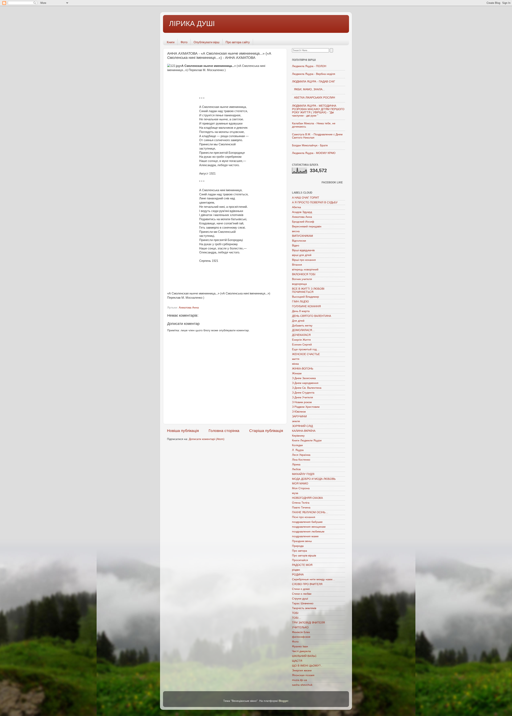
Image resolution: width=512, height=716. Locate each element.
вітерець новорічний (305, 269)
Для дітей (298, 320)
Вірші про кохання (304, 259)
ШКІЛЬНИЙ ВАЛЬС (304, 656)
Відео (295, 245)
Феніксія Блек (301, 632)
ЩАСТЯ (297, 660)
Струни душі (300, 598)
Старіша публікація (266, 431)
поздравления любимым (308, 531)
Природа (298, 545)
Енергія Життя (301, 339)
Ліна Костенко (301, 459)
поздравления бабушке (307, 521)
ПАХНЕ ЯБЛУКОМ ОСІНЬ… (310, 512)
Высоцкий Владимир (305, 296)
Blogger (283, 700)
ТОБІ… (296, 617)
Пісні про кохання (303, 517)
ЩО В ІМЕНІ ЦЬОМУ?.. (307, 665)
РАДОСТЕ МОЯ (302, 564)
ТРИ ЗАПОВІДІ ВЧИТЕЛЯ (308, 622)
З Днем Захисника (304, 378)
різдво (296, 569)
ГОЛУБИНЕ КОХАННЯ (306, 306)
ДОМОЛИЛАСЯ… (303, 330)
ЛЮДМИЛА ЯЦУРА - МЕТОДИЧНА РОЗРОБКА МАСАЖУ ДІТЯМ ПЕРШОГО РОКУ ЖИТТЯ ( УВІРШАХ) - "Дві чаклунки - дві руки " (318, 110)
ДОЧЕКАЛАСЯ (301, 334)
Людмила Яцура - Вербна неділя (313, 73)
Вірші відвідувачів (303, 250)
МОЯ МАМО (300, 483)
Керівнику (298, 435)
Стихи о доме (301, 588)
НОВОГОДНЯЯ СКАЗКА (307, 497)
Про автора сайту (238, 42)
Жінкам (297, 373)
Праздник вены (302, 541)
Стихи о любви (301, 593)
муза (295, 493)
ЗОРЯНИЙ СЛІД (302, 426)
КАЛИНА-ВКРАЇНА (303, 430)
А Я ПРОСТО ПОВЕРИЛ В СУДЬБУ (315, 202)
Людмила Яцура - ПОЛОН (309, 66)
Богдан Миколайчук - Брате (310, 145)
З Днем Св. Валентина (306, 387)
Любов (296, 469)
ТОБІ (295, 613)
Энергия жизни (302, 670)
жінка (295, 363)
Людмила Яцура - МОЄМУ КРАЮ (313, 153)
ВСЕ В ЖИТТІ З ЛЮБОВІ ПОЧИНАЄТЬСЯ (308, 290)
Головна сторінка (224, 431)
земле (296, 421)
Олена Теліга (300, 502)
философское (301, 636)
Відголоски (299, 240)
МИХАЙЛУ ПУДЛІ (303, 474)
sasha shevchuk (302, 684)
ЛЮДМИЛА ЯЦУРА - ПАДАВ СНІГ (313, 81)
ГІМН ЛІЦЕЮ (300, 301)
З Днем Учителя (302, 397)
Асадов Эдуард (302, 212)
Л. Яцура (298, 450)
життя (295, 359)
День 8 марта (301, 311)
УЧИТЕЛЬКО (300, 627)
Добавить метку (302, 325)
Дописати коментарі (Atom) (206, 439)
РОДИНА (298, 574)
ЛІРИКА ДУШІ (192, 23)
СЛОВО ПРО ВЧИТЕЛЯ (307, 584)
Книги (170, 42)
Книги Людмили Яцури (307, 440)
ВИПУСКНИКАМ (302, 235)
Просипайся (300, 560)
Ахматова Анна (189, 307)
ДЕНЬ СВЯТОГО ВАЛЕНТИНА (311, 315)
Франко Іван (300, 646)
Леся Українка (301, 454)
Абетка (296, 207)
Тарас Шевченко (302, 603)
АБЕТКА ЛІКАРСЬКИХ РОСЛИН (314, 97)
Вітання (297, 264)
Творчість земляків (304, 608)
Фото (184, 42)
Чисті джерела (301, 651)
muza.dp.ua (299, 680)
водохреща (299, 283)
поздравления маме (305, 536)
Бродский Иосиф (303, 221)
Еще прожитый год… (305, 349)
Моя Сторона (301, 488)
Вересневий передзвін (306, 226)
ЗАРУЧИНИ (299, 416)
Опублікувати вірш (206, 42)
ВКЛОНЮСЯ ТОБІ (303, 274)
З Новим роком (302, 402)
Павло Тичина (301, 507)
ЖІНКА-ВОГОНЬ (302, 368)
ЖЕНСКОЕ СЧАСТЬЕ (306, 354)
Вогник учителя (302, 279)
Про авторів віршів (304, 555)
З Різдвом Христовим (306, 406)
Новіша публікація (183, 431)
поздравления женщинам (309, 526)
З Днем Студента (303, 392)
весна (296, 231)
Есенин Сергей (302, 344)
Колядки (297, 445)
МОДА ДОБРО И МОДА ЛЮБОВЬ (314, 478)
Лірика (296, 464)
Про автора (299, 550)
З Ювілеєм (299, 411)
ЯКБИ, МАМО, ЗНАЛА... (309, 89)
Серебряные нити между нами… (313, 579)
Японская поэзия (303, 675)
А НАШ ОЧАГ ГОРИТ (305, 197)
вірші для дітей (301, 255)
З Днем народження (305, 383)
